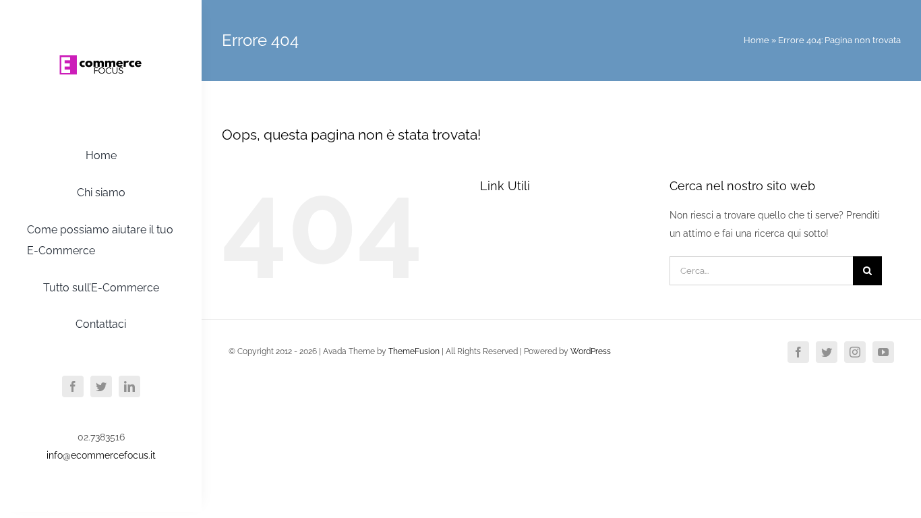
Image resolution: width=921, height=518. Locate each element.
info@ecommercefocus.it (101, 455)
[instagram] (855, 352)
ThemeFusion (414, 351)
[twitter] (101, 386)
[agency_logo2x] (101, 29)
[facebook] (73, 386)
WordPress (590, 351)
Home (756, 40)
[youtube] (883, 352)
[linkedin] (129, 386)
